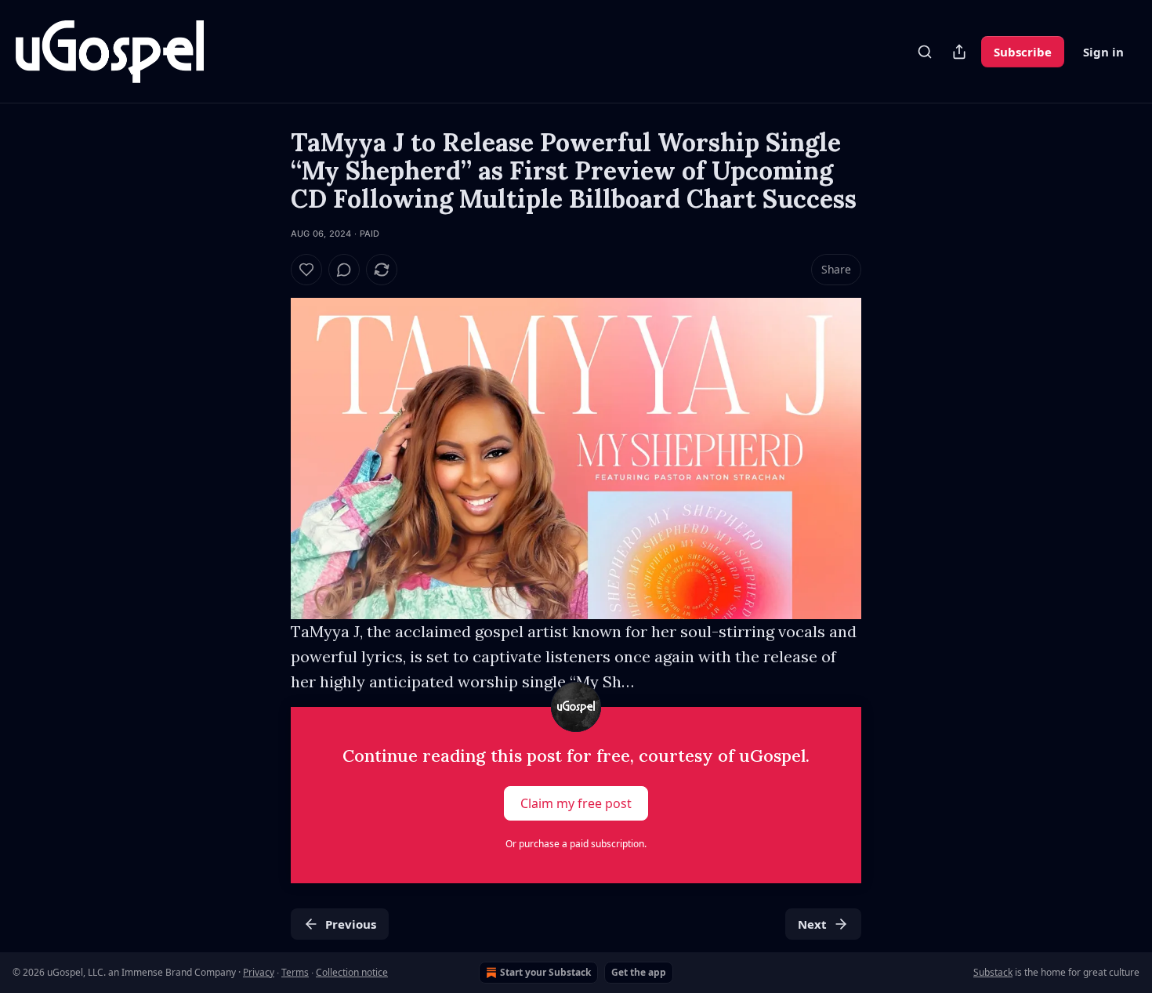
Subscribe (1023, 52)
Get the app (638, 972)
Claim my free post (576, 803)
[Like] (306, 269)
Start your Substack (545, 972)
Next (812, 924)
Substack (993, 972)
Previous (350, 924)
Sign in (1103, 52)
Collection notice (352, 972)
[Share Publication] (959, 51)
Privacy (258, 972)
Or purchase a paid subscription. (576, 843)
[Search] (924, 51)
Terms (295, 972)
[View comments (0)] (344, 269)
